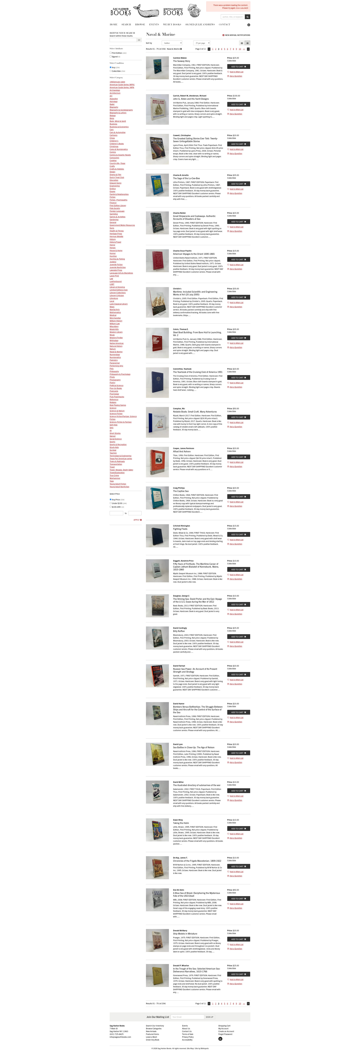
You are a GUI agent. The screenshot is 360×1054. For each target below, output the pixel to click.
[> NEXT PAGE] (248, 49)
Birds (112, 118)
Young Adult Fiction (118, 484)
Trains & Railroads (117, 461)
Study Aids (114, 447)
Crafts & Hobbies (117, 169)
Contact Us (187, 1031)
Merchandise (115, 318)
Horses (112, 247)
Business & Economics (119, 126)
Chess (112, 138)
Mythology (114, 340)
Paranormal (115, 363)
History (113, 239)
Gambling (114, 214)
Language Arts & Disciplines (121, 273)
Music (112, 334)
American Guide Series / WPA (122, 87)
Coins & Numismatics (119, 149)
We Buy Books (172, 24)
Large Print (114, 275)
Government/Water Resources (122, 225)
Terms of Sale (187, 1034)
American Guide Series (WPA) (122, 84)
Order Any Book (152, 1039)
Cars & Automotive (117, 132)
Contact (224, 24)
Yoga (112, 481)
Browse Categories (153, 1028)
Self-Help (113, 424)
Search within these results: (121, 35)
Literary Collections (118, 292)
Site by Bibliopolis (202, 1048)
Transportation (116, 464)
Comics (113, 152)
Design (112, 171)
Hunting (113, 256)
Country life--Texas (117, 163)
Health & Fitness (117, 230)
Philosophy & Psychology (120, 374)
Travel (112, 467)
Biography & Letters (118, 112)
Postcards (114, 391)
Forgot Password (225, 1034)
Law (111, 278)
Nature (113, 349)
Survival (113, 450)
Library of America (117, 287)
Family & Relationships (119, 194)
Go (139, 40)
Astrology (113, 101)
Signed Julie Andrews (200, 24)
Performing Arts (116, 365)
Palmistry (114, 360)
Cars (111, 129)
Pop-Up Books (116, 388)
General (113, 222)
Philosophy (114, 371)
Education (114, 180)
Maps (112, 306)
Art (111, 95)
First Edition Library (118, 205)
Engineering (115, 185)
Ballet (112, 104)
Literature (114, 298)
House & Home (116, 250)
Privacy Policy (188, 1037)
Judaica (113, 261)
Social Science (116, 439)
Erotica (113, 188)
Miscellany (114, 326)
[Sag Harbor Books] (156, 11)
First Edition (119, 53)
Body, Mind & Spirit (118, 121)
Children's (114, 140)
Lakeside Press (116, 270)
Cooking (113, 160)
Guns (112, 228)
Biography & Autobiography (121, 110)
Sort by (149, 43)
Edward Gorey (115, 183)
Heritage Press (116, 233)
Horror (112, 245)
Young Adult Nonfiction (119, 486)
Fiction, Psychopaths (118, 200)
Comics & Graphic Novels (120, 155)
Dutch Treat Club (117, 177)
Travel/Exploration (117, 472)
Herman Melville (116, 236)
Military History (116, 320)
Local (112, 301)
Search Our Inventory (155, 1025)
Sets (111, 427)
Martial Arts (115, 309)
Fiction (112, 197)
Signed (116, 56)
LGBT (112, 284)
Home (113, 24)
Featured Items (152, 1034)
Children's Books (117, 143)
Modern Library (116, 332)
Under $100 (119, 503)
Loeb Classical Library (119, 304)
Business (113, 124)
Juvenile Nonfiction (118, 267)
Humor (113, 253)
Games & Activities (117, 216)
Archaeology (115, 90)
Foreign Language (117, 211)
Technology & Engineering (120, 455)
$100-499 (118, 507)
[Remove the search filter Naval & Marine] (181, 49)
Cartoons (113, 135)
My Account (223, 1028)
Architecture (115, 93)
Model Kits (114, 329)
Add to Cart (237, 66)
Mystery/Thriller (116, 337)
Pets (111, 368)
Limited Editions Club (119, 289)
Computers (114, 157)
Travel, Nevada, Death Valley (121, 469)
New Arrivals (151, 1031)
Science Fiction (116, 413)
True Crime (114, 475)
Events (154, 24)
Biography (114, 107)
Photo (112, 377)
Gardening (114, 219)
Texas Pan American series (121, 458)
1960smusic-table (117, 81)
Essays (112, 191)
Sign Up (209, 1017)
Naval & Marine (116, 351)
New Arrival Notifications (237, 35)
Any (116, 67)
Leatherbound (116, 281)
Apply (136, 519)
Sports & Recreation (118, 444)
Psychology (114, 394)
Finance (113, 202)
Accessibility (187, 1039)
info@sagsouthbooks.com (120, 1037)
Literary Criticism (117, 295)
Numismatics (115, 357)
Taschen (113, 453)
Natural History (116, 346)
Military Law (115, 323)
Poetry (112, 382)
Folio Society (115, 208)
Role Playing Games (118, 405)
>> (244, 49)
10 (240, 49)
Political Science (116, 385)
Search (126, 24)
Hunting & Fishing (117, 259)
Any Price (118, 499)
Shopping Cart (224, 1025)
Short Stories (115, 433)
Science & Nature (117, 410)
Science (113, 408)
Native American (117, 343)
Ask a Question (236, 76)
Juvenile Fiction (116, 264)
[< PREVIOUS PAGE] (209, 49)
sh (111, 430)
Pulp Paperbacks (117, 396)
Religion (113, 402)
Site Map (190, 1048)
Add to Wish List (236, 71)
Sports (112, 441)
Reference (114, 399)
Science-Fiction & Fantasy (120, 422)
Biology (113, 115)
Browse (140, 24)
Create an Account (226, 1031)
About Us (186, 1028)
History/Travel (115, 242)
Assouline (114, 98)
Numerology (115, 354)
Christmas (114, 146)
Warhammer (115, 478)
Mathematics (115, 312)
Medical (113, 315)
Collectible (118, 71)
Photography (115, 379)
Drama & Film (115, 174)
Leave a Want (151, 1037)
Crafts (112, 166)
